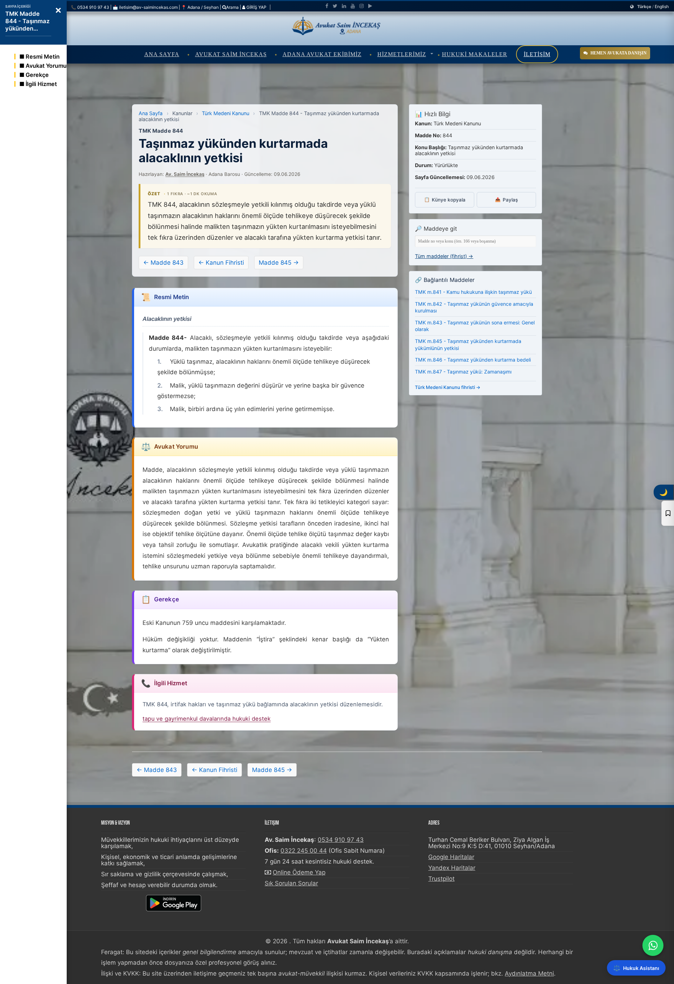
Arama (232, 7)
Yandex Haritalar (451, 867)
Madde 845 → (279, 262)
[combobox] (475, 241)
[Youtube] (353, 6)
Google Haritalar (451, 856)
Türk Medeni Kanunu (225, 113)
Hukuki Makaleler (474, 54)
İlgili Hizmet (41, 84)
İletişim (537, 54)
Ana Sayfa (161, 54)
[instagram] (361, 6)
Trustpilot (441, 878)
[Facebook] (327, 6)
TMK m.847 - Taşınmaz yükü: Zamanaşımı (463, 371)
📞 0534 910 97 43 (90, 7)
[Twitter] (335, 6)
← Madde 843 (163, 262)
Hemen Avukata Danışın (618, 53)
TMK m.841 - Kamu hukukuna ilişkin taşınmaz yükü (473, 292)
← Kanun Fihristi (221, 262)
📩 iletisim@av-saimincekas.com (145, 7)
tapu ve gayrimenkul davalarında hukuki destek (207, 718)
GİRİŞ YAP (255, 7)
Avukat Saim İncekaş (231, 54)
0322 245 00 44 (303, 850)
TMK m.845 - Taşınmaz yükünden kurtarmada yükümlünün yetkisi (468, 344)
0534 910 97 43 (341, 839)
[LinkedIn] (344, 6)
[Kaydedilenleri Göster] (667, 513)
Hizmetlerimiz (401, 54)
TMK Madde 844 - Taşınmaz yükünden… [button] (27, 21)
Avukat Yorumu (46, 65)
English (662, 6)
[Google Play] (370, 6)
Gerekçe (37, 75)
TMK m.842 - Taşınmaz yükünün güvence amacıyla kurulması (474, 307)
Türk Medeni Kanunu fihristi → (448, 387)
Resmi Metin (43, 56)
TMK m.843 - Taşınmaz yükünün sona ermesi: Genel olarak (475, 325)
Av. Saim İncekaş (184, 174)
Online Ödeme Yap (299, 872)
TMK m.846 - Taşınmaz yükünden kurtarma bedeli (473, 360)
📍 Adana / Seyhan (200, 7)
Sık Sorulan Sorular (291, 883)
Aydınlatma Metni (529, 973)
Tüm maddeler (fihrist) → (444, 256)
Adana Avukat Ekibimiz (322, 54)
